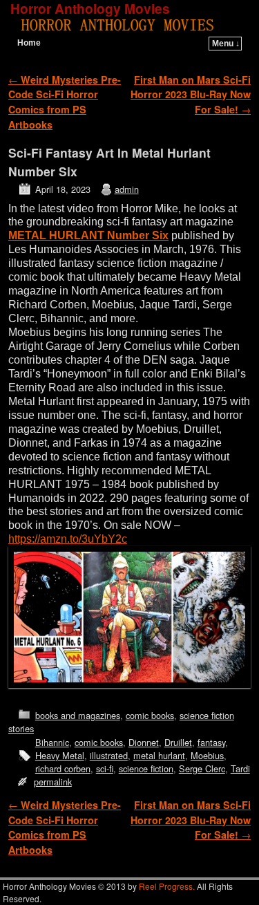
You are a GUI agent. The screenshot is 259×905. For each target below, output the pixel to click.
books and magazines (77, 715)
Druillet (178, 742)
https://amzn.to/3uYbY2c (67, 539)
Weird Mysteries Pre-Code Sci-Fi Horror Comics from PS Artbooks (64, 102)
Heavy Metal (59, 755)
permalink (53, 781)
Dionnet (143, 742)
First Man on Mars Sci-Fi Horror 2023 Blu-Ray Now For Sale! (191, 94)
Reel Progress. (167, 886)
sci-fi (104, 768)
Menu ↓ (226, 43)
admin (127, 189)
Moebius (207, 755)
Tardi (240, 768)
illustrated (109, 755)
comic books (150, 715)
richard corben (62, 768)
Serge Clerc (202, 768)
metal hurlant (159, 755)
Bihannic (52, 742)
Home (29, 43)
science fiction (146, 768)
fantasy (211, 742)
